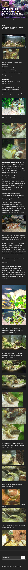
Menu (14, 20)
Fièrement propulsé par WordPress (11, 566)
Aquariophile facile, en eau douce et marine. (12, 11)
